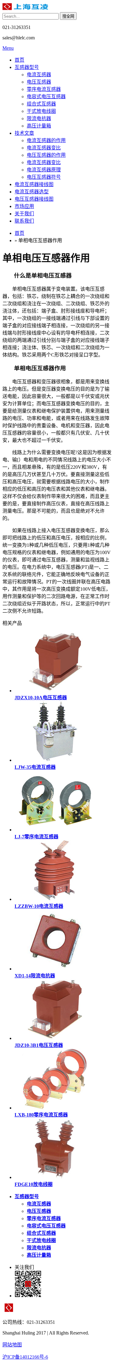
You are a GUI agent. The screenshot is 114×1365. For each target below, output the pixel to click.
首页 (19, 60)
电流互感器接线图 (34, 184)
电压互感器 (39, 81)
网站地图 (12, 1344)
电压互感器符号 (44, 177)
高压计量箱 (39, 125)
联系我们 (24, 221)
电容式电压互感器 (46, 96)
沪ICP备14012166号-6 (25, 1357)
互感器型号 (27, 67)
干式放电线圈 (41, 111)
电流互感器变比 (44, 147)
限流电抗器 (39, 118)
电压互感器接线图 (34, 199)
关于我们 (24, 213)
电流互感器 (39, 74)
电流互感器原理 (44, 169)
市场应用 (24, 206)
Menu (8, 48)
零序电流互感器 (44, 89)
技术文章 (24, 133)
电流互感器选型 (32, 191)
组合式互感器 (41, 103)
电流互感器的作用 (46, 140)
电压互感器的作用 (46, 155)
